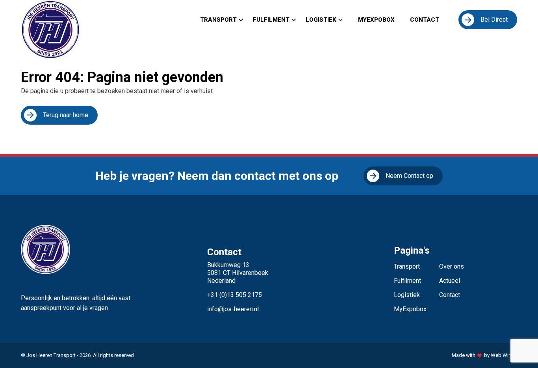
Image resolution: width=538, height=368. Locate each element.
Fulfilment (271, 19)
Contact (424, 19)
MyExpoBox (376, 19)
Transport (218, 19)
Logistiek (321, 19)
